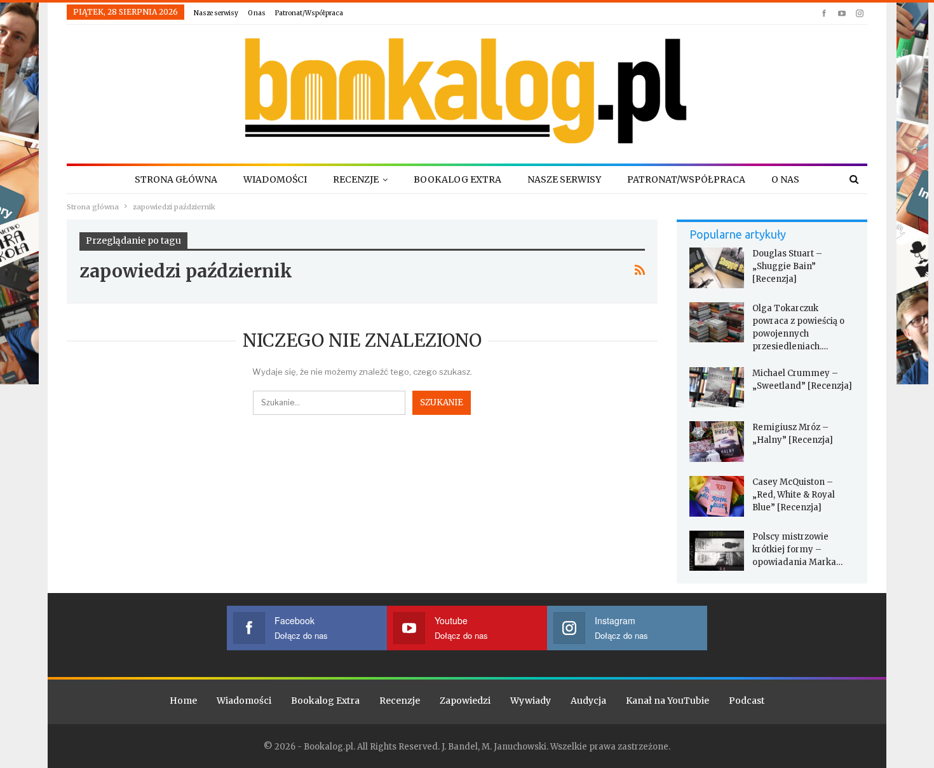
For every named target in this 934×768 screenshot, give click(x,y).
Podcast (746, 700)
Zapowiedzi (465, 700)
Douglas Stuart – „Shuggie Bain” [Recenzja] (787, 266)
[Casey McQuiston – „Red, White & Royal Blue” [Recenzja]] (716, 496)
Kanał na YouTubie (667, 700)
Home (183, 700)
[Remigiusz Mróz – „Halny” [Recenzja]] (716, 441)
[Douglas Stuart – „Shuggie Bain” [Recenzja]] (716, 268)
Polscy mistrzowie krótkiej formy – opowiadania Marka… (797, 549)
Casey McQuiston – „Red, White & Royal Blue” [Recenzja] (793, 495)
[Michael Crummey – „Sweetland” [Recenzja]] (716, 387)
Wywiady (530, 700)
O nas (257, 13)
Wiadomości (275, 179)
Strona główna (176, 179)
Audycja (588, 700)
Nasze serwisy (216, 13)
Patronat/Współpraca (309, 13)
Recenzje (356, 179)
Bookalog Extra (457, 179)
